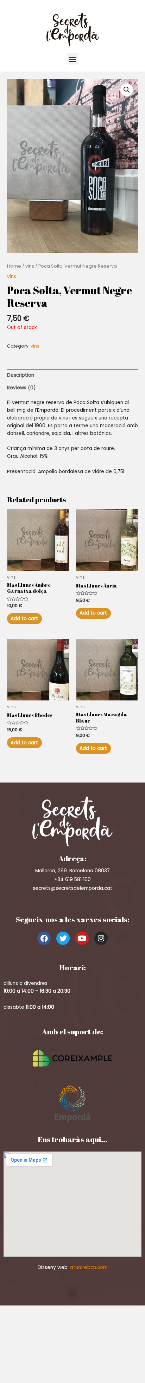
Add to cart (24, 618)
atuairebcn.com (89, 1267)
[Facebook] (44, 938)
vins (29, 266)
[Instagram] (101, 938)
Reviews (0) (21, 387)
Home (14, 266)
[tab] (72, 375)
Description (20, 375)
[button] (72, 59)
